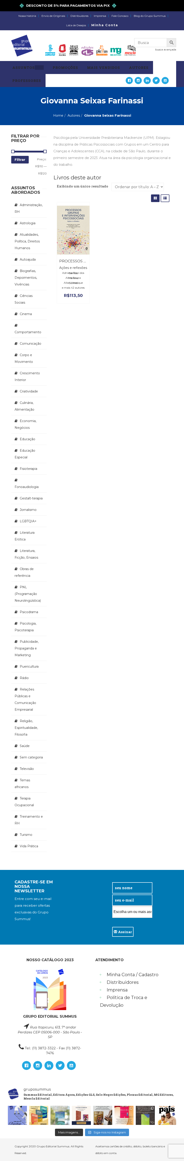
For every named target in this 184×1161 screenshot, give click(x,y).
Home (58, 115)
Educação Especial (25, 454)
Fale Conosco (120, 16)
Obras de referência (24, 572)
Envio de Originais (53, 16)
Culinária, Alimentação (24, 406)
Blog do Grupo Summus (150, 16)
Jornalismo (28, 510)
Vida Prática (29, 846)
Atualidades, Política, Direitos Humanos (27, 241)
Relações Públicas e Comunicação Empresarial (25, 699)
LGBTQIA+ (28, 521)
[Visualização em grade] (155, 198)
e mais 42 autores (73, 287)
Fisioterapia (28, 469)
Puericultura (29, 666)
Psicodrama (29, 612)
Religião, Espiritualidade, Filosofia (26, 727)
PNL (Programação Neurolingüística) (28, 594)
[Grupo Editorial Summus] (22, 46)
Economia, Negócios (25, 424)
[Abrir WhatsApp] (173, 1150)
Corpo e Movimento (24, 358)
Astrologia (27, 223)
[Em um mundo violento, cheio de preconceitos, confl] (38, 1115)
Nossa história (27, 16)
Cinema (26, 314)
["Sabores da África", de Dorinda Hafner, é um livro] (124, 1115)
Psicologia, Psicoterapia (25, 626)
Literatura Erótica (25, 536)
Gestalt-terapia (31, 498)
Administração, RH (29, 208)
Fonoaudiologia (27, 487)
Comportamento (28, 332)
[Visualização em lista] (165, 198)
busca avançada (165, 49)
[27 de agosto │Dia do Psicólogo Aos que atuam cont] (17, 1115)
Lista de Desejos (76, 25)
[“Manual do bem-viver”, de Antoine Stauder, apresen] (60, 1115)
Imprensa (100, 16)
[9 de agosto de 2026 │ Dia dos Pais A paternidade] (166, 1115)
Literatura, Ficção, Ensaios (26, 554)
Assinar (124, 932)
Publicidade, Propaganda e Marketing (27, 648)
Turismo (26, 835)
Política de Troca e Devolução (123, 1001)
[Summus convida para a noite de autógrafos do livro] (81, 1115)
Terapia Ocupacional (24, 801)
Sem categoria (31, 757)
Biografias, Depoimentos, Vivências (26, 277)
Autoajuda (28, 259)
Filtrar (20, 159)
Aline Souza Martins (73, 278)
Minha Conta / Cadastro (132, 974)
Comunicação (30, 344)
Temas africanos (22, 783)
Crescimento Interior (27, 376)
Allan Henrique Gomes (73, 283)
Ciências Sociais (24, 299)
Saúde (25, 746)
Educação (27, 439)
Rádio (24, 678)
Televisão (27, 769)
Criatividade (29, 391)
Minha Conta (104, 25)
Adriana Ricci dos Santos (73, 273)
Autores (74, 115)
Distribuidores (79, 16)
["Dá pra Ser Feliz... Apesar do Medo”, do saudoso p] (145, 1115)
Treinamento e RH (29, 820)
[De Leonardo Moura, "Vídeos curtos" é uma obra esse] (102, 1115)
